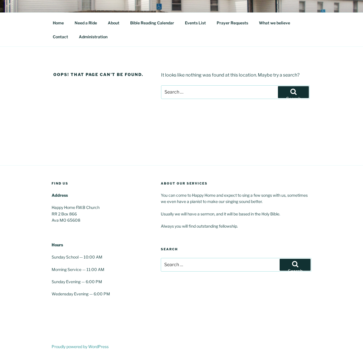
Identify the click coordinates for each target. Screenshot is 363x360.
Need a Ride (86, 22)
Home (58, 22)
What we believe (274, 22)
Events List (195, 22)
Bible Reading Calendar (152, 22)
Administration (93, 36)
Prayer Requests (232, 22)
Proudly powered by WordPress (80, 346)
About (113, 22)
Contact (60, 36)
